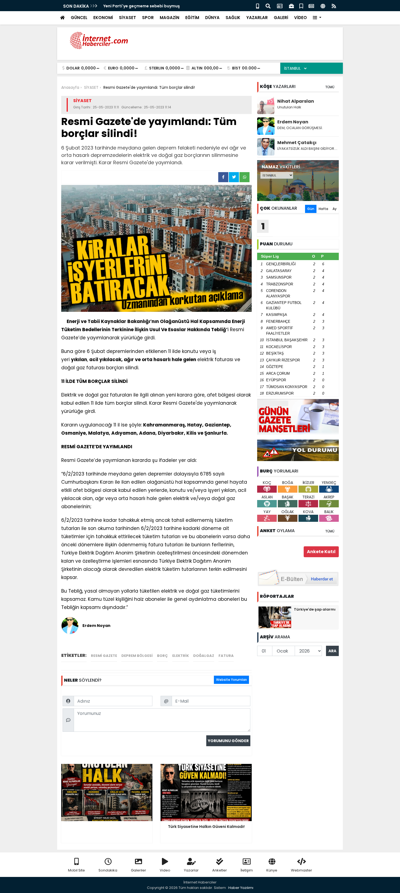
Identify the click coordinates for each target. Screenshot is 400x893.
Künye (271, 870)
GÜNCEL (79, 17)
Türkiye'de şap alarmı (315, 609)
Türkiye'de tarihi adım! (125, 6)
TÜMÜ (329, 87)
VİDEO (300, 17)
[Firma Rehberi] (291, 5)
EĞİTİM (192, 17)
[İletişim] (279, 5)
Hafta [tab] (323, 208)
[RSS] (334, 5)
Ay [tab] (335, 208)
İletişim (247, 870)
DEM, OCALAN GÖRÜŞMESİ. (300, 127)
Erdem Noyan (292, 122)
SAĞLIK (233, 17)
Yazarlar (191, 870)
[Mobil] (257, 5)
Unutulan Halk (289, 107)
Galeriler (138, 870)
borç (162, 655)
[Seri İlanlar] (301, 5)
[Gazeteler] (311, 5)
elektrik (180, 655)
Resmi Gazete (104, 655)
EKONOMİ (103, 17)
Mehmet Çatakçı (296, 142)
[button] (317, 18)
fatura (226, 655)
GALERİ (281, 17)
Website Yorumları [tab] (231, 679)
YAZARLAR (257, 17)
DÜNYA (212, 17)
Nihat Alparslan (295, 101)
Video (165, 870)
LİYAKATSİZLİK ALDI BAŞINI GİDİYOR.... (307, 148)
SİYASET (127, 17)
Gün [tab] (310, 208)
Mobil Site (76, 870)
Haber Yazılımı (240, 887)
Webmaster (301, 870)
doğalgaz (203, 655)
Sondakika (108, 870)
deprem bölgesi (137, 655)
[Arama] (268, 5)
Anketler (219, 870)
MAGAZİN (169, 17)
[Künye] (323, 5)
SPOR (148, 17)
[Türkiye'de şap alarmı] (275, 617)
